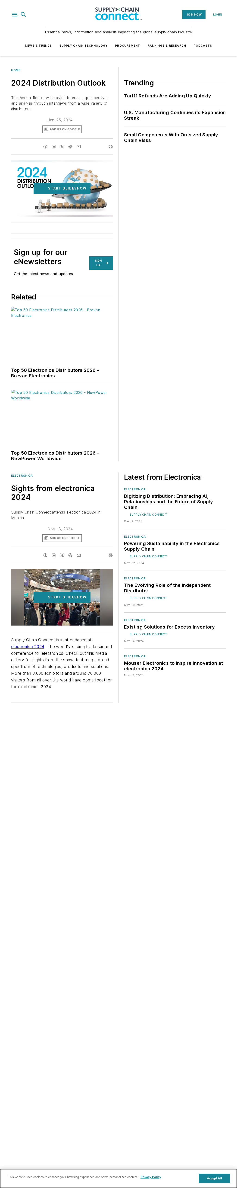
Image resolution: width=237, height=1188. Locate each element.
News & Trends (38, 45)
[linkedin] (53, 146)
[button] (14, 14)
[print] (110, 146)
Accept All (214, 1178)
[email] (78, 146)
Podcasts (202, 45)
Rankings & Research (167, 45)
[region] (118, 1178)
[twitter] (62, 146)
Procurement (127, 45)
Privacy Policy (150, 1177)
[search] (23, 14)
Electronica (22, 475)
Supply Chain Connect (148, 514)
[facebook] (45, 146)
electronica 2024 (27, 646)
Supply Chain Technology (83, 45)
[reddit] (70, 146)
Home (15, 70)
